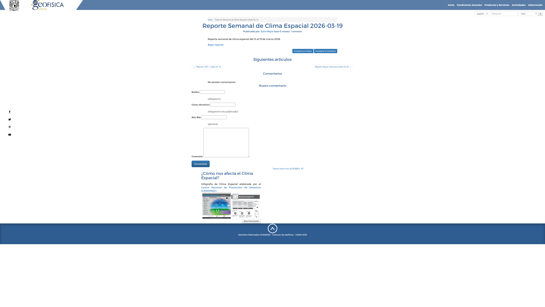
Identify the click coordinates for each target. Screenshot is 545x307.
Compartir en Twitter (303, 51)
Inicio (451, 5)
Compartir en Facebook (326, 51)
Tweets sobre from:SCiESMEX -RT (288, 168)
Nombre (195, 92)
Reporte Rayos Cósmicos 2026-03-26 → (333, 66)
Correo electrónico (201, 104)
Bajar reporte (216, 44)
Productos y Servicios (497, 5)
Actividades (519, 5)
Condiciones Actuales (469, 5)
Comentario (197, 156)
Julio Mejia (267, 31)
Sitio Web (196, 117)
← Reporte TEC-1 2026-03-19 (207, 66)
